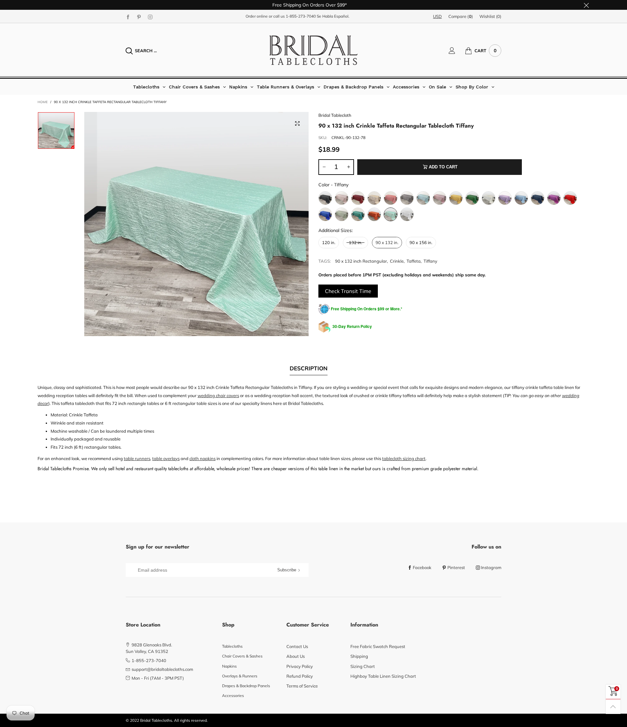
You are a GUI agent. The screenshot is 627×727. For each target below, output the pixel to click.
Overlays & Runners (239, 675)
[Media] (297, 123)
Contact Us (297, 646)
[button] (324, 167)
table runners (137, 458)
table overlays (166, 458)
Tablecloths (232, 646)
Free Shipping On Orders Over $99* (309, 5)
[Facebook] (128, 17)
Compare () (460, 16)
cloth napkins (202, 458)
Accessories (233, 695)
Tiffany (430, 261)
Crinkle (397, 261)
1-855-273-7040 (301, 16)
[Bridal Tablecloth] (313, 50)
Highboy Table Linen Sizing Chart (383, 676)
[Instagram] (150, 17)
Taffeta (414, 261)
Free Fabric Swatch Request (377, 646)
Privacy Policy (299, 666)
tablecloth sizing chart (404, 458)
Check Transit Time (348, 291)
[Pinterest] (139, 17)
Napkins (229, 666)
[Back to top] (613, 706)
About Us (295, 656)
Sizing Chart (362, 666)
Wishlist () (490, 16)
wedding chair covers (218, 395)
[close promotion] (586, 5)
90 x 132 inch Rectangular (361, 261)
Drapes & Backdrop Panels (246, 685)
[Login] (457, 50)
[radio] (325, 198)
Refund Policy (299, 676)
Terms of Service (302, 685)
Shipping (359, 656)
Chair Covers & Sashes (242, 656)
